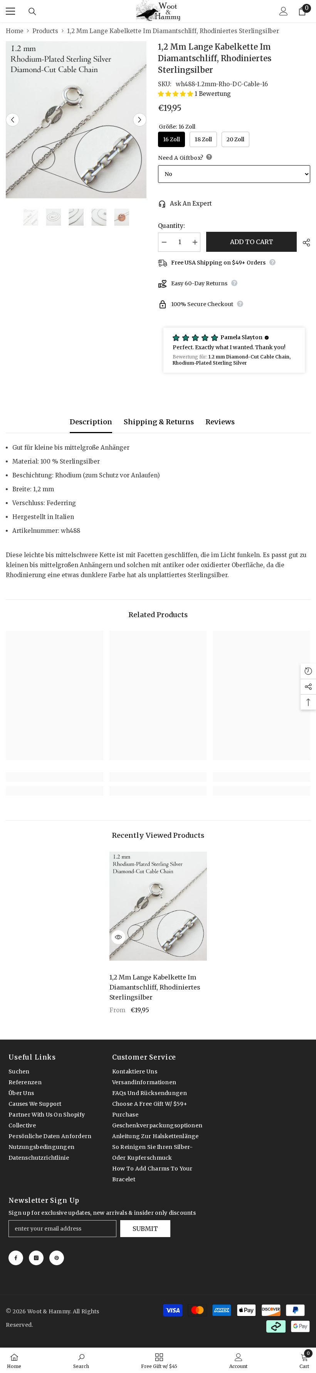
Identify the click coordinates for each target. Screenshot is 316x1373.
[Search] (32, 11)
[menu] (10, 11)
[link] (54, 777)
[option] (76, 120)
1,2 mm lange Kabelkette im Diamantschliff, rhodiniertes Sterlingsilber (154, 987)
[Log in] (283, 11)
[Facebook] (15, 1258)
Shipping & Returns (159, 421)
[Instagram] (36, 1258)
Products (45, 31)
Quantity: (171, 225)
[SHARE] (303, 242)
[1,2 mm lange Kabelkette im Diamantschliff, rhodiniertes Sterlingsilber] (158, 906)
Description (91, 421)
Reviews (220, 421)
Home (15, 31)
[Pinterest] (56, 1258)
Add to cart (251, 242)
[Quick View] (118, 937)
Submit (145, 1228)
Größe (177, 126)
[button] (12, 119)
